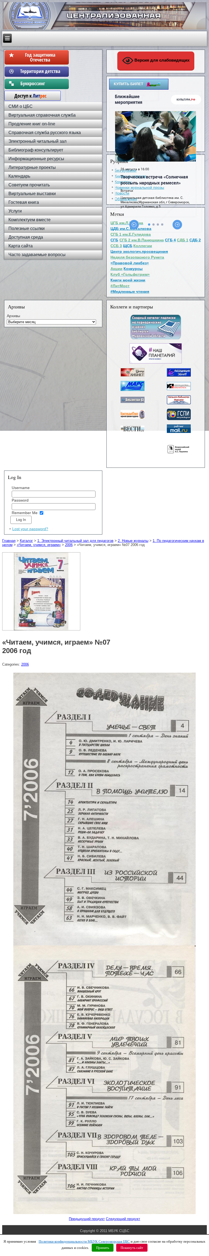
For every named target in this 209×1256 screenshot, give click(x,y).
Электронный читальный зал (37, 141)
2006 (69, 545)
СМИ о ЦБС (20, 106)
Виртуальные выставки (32, 193)
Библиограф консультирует (35, 150)
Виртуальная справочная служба (42, 115)
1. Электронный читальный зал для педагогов (75, 541)
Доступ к (28, 95)
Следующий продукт (123, 1219)
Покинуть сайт (132, 1248)
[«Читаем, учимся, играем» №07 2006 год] (42, 631)
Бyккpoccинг (40, 83)
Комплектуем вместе (29, 219)
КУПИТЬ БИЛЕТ (128, 84)
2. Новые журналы (133, 541)
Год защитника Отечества (40, 57)
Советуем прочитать (29, 185)
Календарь (19, 176)
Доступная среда (25, 237)
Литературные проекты (32, 167)
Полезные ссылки (26, 228)
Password (20, 500)
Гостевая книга (23, 202)
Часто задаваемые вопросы (37, 254)
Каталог (26, 541)
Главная (9, 541)
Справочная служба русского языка (44, 132)
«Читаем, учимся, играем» (39, 545)
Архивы (13, 316)
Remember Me (25, 513)
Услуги (15, 211)
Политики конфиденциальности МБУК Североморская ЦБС (84, 1241)
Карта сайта (20, 246)
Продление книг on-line (31, 124)
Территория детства (40, 71)
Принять (102, 1248)
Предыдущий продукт (87, 1219)
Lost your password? (30, 529)
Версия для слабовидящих (161, 60)
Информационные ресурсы (36, 158)
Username (21, 488)
